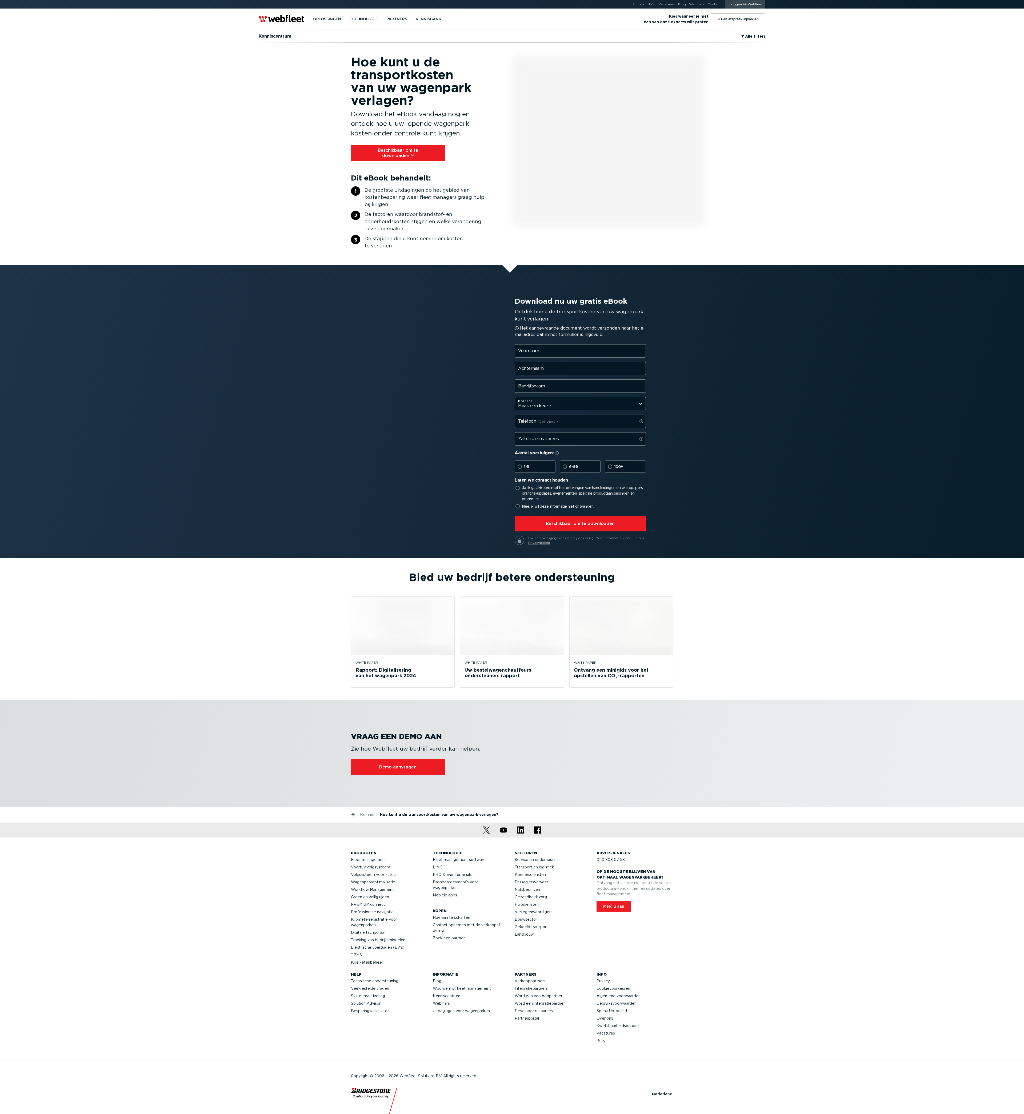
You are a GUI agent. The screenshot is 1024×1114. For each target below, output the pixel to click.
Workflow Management (372, 889)
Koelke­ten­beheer (367, 962)
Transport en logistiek (534, 867)
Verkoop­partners (530, 981)
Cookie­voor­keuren (613, 988)
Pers (601, 1041)
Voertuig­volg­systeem (370, 867)
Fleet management (368, 859)
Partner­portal (527, 1018)
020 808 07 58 (611, 859)
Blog (437, 981)
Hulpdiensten (527, 904)
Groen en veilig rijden (370, 897)
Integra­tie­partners (531, 988)
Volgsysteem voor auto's (373, 874)
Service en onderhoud (535, 859)
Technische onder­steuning (374, 981)
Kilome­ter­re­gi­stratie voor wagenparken (374, 922)
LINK (437, 867)
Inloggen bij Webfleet (745, 4)
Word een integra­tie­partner (540, 1003)
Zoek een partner (449, 938)
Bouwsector (526, 919)
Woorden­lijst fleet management (462, 988)
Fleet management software (459, 859)
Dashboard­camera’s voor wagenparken (455, 885)
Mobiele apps (445, 895)
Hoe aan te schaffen (451, 917)
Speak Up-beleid (612, 1011)
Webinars (441, 1003)
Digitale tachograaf (368, 932)
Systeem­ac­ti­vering (368, 996)
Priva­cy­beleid (539, 543)
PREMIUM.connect (368, 904)
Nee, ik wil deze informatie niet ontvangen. (558, 506)
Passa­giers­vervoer (531, 882)
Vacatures (606, 1033)
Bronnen (367, 814)
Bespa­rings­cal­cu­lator (370, 1011)
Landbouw (524, 934)
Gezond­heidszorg (531, 897)
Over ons (605, 1018)
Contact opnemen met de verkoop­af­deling (467, 928)
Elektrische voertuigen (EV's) (378, 947)
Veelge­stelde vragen (370, 988)
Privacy (603, 981)
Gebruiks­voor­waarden (617, 1003)
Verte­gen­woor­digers (534, 912)
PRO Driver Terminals (452, 874)
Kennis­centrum (446, 996)
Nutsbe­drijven (527, 889)
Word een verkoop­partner (538, 996)
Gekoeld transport (531, 927)
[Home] (353, 814)
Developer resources (534, 1011)
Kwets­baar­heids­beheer (618, 1026)
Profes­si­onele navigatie (372, 912)
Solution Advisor (366, 1003)
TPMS (356, 955)
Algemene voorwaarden (619, 996)
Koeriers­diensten (530, 874)
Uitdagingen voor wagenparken (461, 1011)
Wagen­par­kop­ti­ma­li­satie (373, 882)
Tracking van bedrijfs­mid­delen (378, 940)
